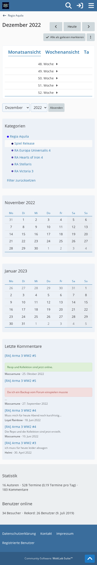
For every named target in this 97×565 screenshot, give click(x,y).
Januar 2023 (16, 271)
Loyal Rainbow (14, 420)
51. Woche (46, 85)
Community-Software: (49, 558)
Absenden (56, 108)
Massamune (12, 374)
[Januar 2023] (88, 26)
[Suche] (68, 5)
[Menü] (91, 5)
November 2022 (20, 202)
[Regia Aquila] (5, 5)
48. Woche (46, 64)
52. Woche (46, 92)
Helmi (8, 452)
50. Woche (46, 78)
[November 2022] (56, 26)
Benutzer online (17, 503)
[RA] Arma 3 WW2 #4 (20, 410)
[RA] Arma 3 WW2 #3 (20, 443)
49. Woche (46, 71)
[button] (91, 37)
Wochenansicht (62, 52)
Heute (72, 26)
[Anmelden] (79, 5)
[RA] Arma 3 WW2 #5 (20, 355)
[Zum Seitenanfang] (90, 559)
